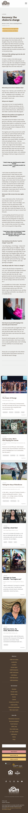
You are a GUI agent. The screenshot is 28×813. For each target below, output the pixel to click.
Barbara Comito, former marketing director (12, 23)
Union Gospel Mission (7, 530)
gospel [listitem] (5, 542)
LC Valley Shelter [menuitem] (14, 731)
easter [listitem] (15, 542)
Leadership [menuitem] (14, 662)
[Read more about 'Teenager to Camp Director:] (14, 561)
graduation (5, 412)
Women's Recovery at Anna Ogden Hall (10, 28)
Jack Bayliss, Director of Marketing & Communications (12, 442)
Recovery (11, 412)
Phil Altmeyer (13, 501)
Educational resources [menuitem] (14, 718)
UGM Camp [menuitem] (14, 726)
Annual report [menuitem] (14, 667)
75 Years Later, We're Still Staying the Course (10, 439)
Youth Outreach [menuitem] (14, 724)
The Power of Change (9, 398)
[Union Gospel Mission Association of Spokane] (7, 768)
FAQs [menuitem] (14, 739)
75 (17, 455)
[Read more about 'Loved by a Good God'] (14, 516)
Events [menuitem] (14, 697)
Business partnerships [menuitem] (14, 707)
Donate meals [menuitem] (14, 691)
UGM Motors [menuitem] (14, 675)
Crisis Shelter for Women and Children (10, 31)
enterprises (22, 455)
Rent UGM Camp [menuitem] (14, 729)
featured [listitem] (10, 542)
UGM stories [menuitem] (14, 734)
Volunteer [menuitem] (14, 689)
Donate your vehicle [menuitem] (14, 702)
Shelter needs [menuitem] (14, 694)
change (22, 412)
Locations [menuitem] (14, 664)
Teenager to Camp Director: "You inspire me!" (12, 578)
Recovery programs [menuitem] (14, 721)
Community (17, 412)
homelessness (6, 455)
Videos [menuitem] (14, 737)
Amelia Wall (4, 400)
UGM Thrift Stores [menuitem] (14, 672)
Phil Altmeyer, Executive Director (8, 487)
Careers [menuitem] (14, 699)
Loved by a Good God (10, 528)
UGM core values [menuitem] (14, 659)
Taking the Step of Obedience (12, 485)
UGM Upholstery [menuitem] (14, 680)
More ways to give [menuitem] (14, 709)
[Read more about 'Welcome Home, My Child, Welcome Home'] (14, 611)
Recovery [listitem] (6, 644)
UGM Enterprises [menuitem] (14, 670)
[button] (26, 3)
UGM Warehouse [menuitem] (14, 677)
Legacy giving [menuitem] (14, 704)
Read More (23, 415)
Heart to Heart (6, 501)
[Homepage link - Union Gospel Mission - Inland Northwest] (14, 793)
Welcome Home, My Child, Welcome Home (10, 630)
